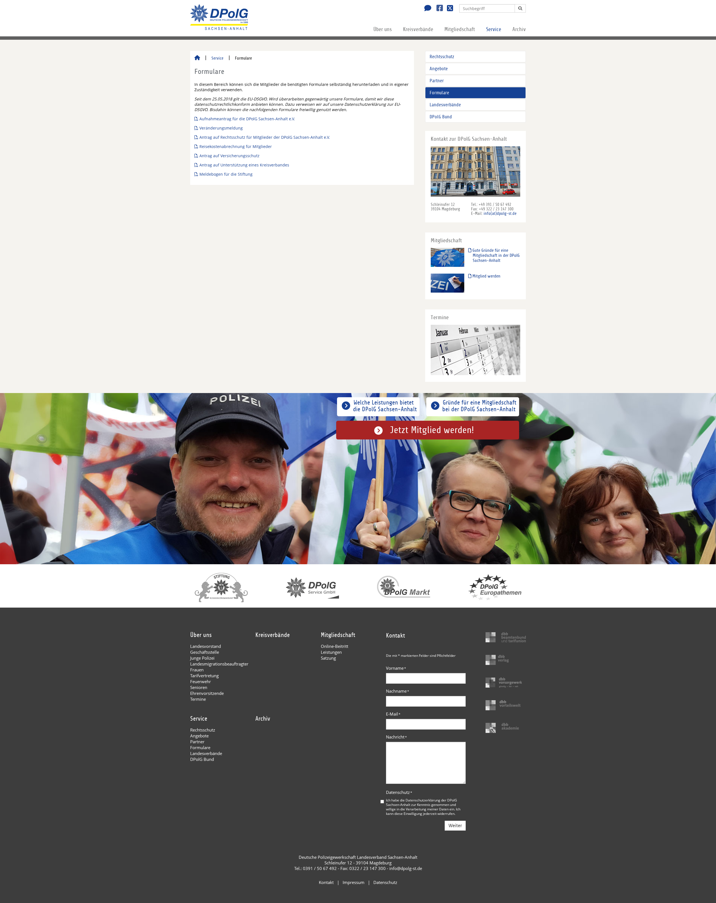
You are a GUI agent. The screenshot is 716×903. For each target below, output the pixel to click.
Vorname (396, 668)
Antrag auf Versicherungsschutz (229, 155)
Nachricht (396, 737)
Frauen (197, 669)
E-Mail (393, 714)
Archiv (519, 29)
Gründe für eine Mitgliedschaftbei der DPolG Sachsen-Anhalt (479, 406)
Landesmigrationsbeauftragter (219, 664)
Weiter (455, 825)
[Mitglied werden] (447, 283)
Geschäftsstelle (204, 652)
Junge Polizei (202, 658)
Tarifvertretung (204, 675)
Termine (198, 699)
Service (493, 29)
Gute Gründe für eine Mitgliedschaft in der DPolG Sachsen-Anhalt (495, 255)
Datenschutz (399, 792)
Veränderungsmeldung (221, 128)
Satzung (328, 658)
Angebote (439, 68)
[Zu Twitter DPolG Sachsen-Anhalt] (448, 8)
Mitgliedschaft (459, 29)
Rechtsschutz (442, 56)
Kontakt (326, 882)
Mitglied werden (485, 276)
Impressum (353, 882)
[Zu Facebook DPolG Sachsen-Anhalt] (437, 8)
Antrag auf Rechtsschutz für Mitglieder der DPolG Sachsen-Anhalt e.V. (264, 137)
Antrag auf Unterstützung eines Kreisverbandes (244, 165)
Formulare (439, 92)
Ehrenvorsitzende (207, 693)
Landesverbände (445, 104)
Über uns (382, 29)
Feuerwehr (200, 681)
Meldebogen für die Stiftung (226, 174)
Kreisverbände (418, 29)
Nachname (397, 691)
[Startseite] (197, 58)
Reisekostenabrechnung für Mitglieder (235, 146)
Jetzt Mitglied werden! (432, 430)
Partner (437, 80)
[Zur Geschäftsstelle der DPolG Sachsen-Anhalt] (426, 8)
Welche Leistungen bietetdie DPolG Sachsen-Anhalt (385, 406)
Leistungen (331, 652)
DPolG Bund (441, 116)
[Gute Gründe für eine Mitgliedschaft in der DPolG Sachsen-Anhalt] (447, 257)
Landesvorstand (205, 646)
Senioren (198, 687)
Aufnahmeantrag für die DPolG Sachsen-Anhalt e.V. (247, 118)
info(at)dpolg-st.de (500, 213)
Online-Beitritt (334, 646)
